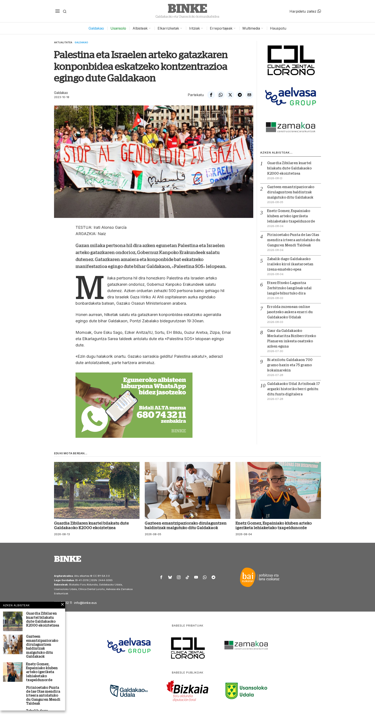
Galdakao (81, 42)
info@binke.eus (85, 603)
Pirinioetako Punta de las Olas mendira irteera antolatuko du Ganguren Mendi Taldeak (293, 240)
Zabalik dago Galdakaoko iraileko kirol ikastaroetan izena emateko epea (290, 264)
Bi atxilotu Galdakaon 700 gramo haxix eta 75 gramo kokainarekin (289, 365)
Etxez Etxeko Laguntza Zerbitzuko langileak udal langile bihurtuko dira (289, 288)
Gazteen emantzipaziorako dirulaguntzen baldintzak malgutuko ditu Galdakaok (290, 192)
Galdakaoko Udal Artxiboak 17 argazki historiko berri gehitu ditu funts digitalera (293, 389)
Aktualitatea (63, 42)
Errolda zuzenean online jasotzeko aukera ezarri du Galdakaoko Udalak (290, 312)
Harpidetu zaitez (303, 11)
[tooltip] (211, 95)
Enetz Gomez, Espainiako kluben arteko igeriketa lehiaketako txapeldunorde (291, 216)
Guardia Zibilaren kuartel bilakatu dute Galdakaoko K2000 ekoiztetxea (289, 168)
